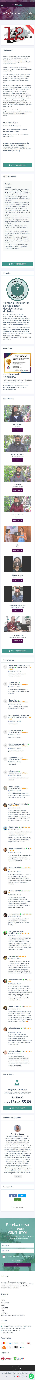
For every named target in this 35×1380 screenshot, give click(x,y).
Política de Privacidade (27, 1256)
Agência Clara (25, 1377)
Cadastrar (17, 1264)
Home (3, 1300)
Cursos (3, 1305)
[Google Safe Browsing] (19, 1358)
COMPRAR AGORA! (19, 1108)
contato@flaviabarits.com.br (11, 1330)
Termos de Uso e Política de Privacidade (13, 1315)
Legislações (4, 1313)
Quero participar (18, 165)
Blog (2, 1310)
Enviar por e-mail (18, 1207)
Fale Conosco (5, 1302)
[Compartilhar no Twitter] (22, 1195)
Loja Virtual (4, 1308)
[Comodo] (7, 1358)
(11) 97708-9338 (8, 1333)
